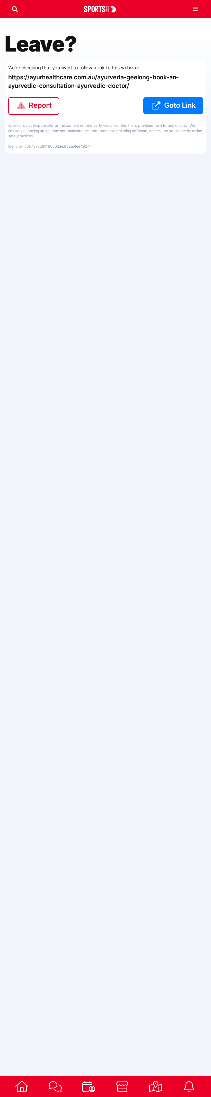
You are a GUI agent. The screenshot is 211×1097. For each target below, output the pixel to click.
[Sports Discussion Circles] (55, 1086)
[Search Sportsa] (15, 9)
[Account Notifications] (189, 1086)
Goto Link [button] (180, 105)
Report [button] (40, 105)
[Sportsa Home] (22, 1086)
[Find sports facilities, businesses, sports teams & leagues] (155, 1086)
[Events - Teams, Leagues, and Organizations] (89, 1086)
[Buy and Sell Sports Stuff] (122, 1086)
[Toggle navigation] (195, 9)
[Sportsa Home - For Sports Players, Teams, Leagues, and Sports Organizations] (103, 9)
